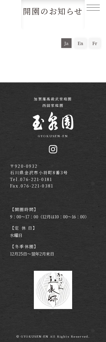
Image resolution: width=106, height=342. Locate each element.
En (80, 43)
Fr (94, 43)
